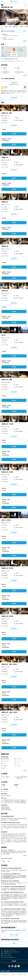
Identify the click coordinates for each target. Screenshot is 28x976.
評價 (6, 26)
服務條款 (3, 971)
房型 (10, 26)
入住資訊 (21, 26)
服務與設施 (15, 26)
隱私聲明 (7, 971)
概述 (2, 26)
